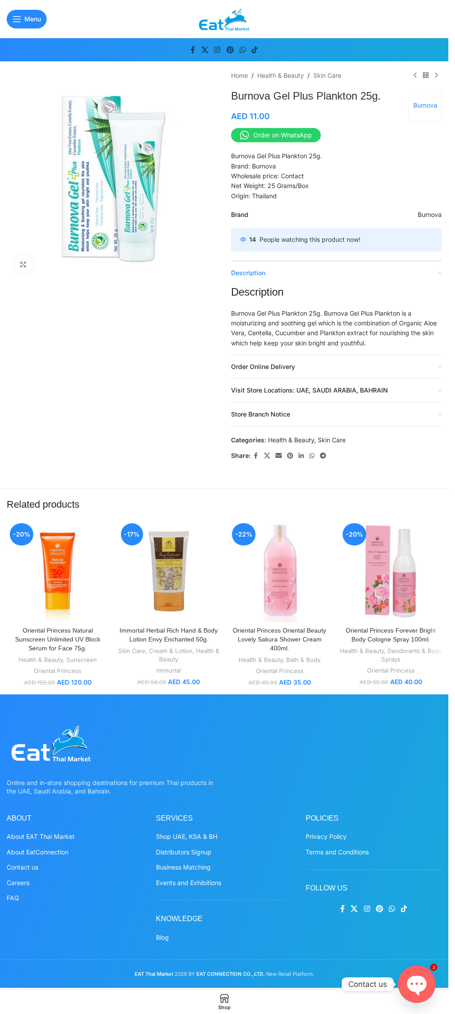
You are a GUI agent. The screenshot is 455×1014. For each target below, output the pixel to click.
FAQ (13, 898)
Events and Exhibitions (188, 882)
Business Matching (183, 867)
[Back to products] (425, 75)
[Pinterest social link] (230, 49)
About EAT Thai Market (41, 836)
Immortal (168, 670)
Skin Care (327, 75)
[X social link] (204, 49)
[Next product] (436, 75)
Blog (162, 937)
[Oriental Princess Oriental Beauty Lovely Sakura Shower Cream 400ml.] (280, 571)
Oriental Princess (57, 670)
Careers (18, 882)
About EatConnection (37, 852)
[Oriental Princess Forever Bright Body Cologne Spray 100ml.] (390, 571)
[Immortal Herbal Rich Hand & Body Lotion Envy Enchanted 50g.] (169, 571)
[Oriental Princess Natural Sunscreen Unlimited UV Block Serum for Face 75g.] (58, 571)
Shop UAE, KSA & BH (186, 836)
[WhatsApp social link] (242, 49)
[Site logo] (224, 18)
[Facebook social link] (193, 49)
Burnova (425, 105)
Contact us (22, 867)
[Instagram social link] (218, 49)
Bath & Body (303, 659)
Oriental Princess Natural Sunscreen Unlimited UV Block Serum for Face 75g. (57, 639)
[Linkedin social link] (301, 456)
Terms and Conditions (337, 852)
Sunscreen (81, 659)
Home (239, 75)
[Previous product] (415, 75)
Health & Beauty (280, 75)
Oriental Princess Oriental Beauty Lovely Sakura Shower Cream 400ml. (279, 639)
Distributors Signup (184, 852)
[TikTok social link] (254, 49)
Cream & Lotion (170, 650)
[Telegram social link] (323, 456)
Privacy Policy (326, 836)
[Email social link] (278, 456)
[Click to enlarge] (23, 265)
